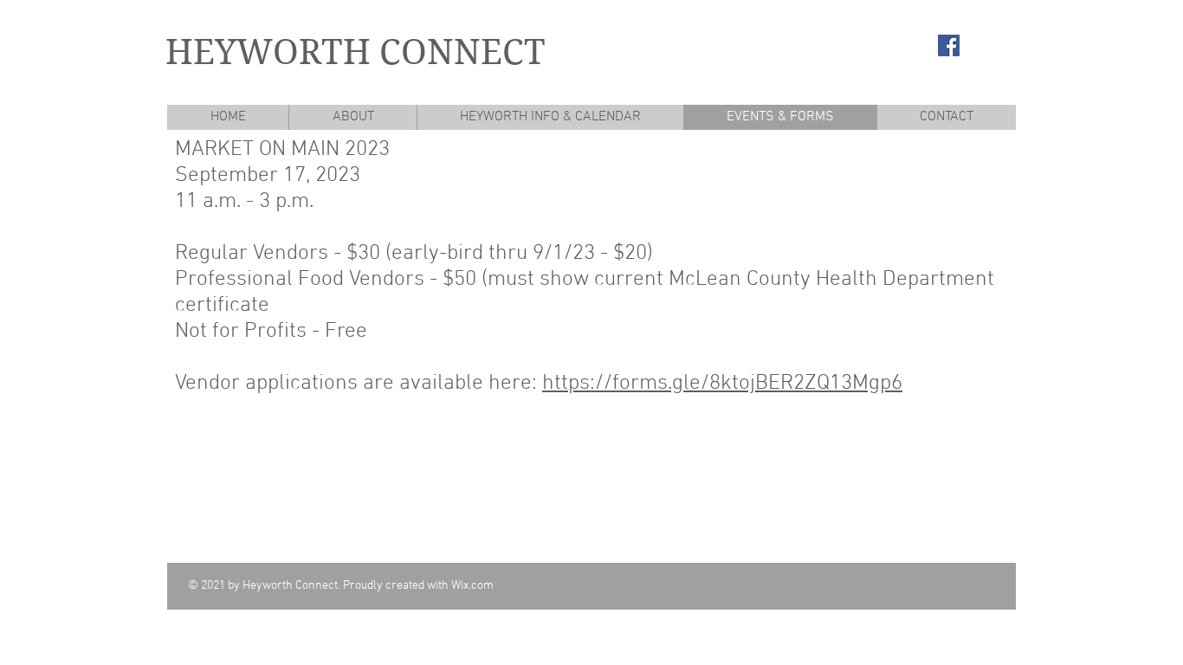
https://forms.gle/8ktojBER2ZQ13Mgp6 (722, 384)
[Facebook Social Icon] (949, 45)
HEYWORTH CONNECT (355, 52)
